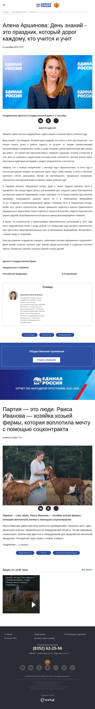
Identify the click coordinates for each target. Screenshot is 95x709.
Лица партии (39, 634)
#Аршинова (46, 335)
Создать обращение (46, 360)
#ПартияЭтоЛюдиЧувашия (66, 553)
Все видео (87, 570)
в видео (23, 544)
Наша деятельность (19, 12)
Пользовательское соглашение (47, 682)
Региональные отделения (75, 634)
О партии (8, 634)
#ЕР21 (43, 553)
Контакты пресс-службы (44, 638)
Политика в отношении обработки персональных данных (47, 686)
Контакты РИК (10, 638)
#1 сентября (30, 335)
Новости (32, 12)
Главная (6, 12)
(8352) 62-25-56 (47, 648)
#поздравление (65, 335)
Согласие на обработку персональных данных (47, 688)
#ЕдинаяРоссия (25, 553)
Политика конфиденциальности (47, 684)
